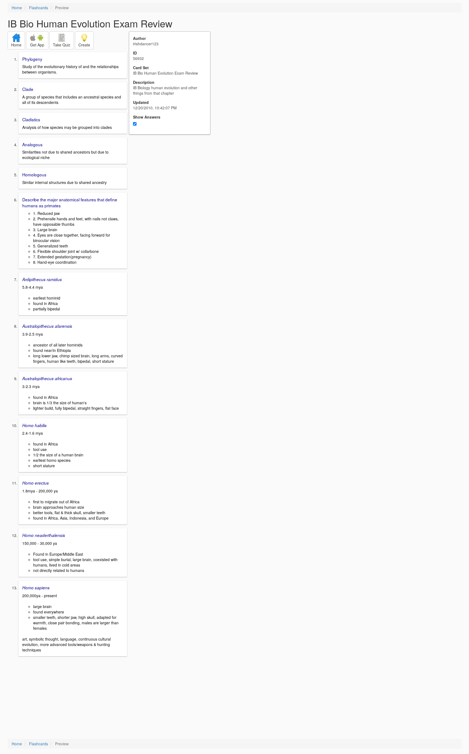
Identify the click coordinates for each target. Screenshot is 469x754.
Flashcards (38, 7)
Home (17, 7)
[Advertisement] (172, 188)
